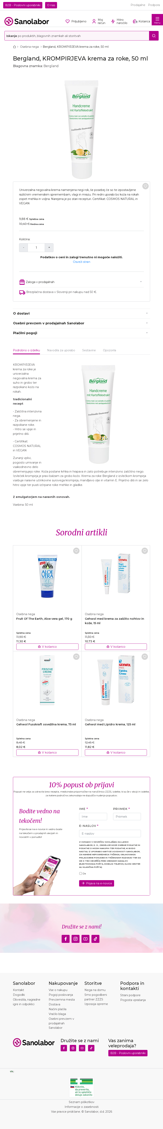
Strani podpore (130, 995)
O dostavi (21, 313)
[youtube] (85, 938)
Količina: (24, 239)
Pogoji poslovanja (61, 995)
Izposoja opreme (96, 1004)
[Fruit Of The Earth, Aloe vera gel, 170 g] (47, 577)
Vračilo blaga (57, 1014)
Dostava (54, 1004)
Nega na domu (95, 990)
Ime (82, 809)
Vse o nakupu (58, 990)
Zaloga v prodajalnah (40, 282)
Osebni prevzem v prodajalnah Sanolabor (48, 323)
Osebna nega (30, 47)
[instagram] (75, 938)
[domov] (15, 47)
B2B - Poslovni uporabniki (22, 5)
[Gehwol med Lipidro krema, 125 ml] (116, 682)
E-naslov (87, 826)
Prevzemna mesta (62, 999)
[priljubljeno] (145, 186)
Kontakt (18, 990)
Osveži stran (81, 262)
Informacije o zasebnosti (82, 1107)
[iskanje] (154, 36)
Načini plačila (57, 1009)
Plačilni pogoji (25, 333)
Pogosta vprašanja (133, 1000)
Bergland (51, 66)
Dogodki (19, 995)
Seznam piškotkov (81, 1102)
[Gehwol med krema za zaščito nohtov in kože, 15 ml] (116, 577)
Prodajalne (138, 5)
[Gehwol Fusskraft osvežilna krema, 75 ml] (47, 682)
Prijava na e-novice (99, 883)
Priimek (120, 809)
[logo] (26, 21)
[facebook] (65, 938)
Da (84, 873)
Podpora (154, 5)
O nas (51, 5)
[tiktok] (95, 938)
